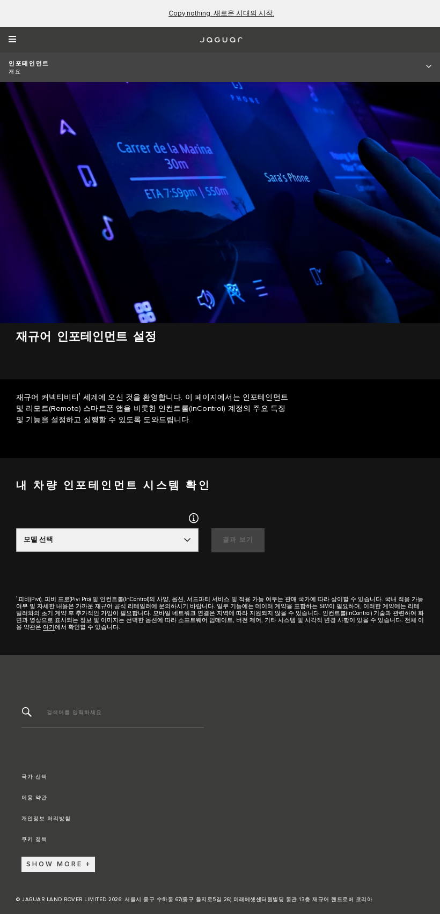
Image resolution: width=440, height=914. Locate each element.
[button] (194, 518)
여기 (49, 627)
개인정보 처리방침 (46, 818)
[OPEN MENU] (16, 40)
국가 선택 (34, 777)
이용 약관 (34, 798)
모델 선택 (38, 539)
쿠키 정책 (34, 839)
